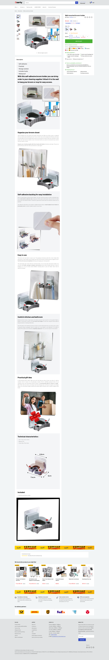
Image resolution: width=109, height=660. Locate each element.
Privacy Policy (17, 624)
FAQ (32, 631)
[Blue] (67, 29)
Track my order (29, 7)
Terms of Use (17, 628)
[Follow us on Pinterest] (89, 647)
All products (34, 628)
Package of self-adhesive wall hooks (20, 580)
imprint (16, 635)
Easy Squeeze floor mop (86, 579)
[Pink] (71, 29)
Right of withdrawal (19, 637)
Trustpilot (34, 633)
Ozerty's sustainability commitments (74, 62)
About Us (44, 7)
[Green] (75, 29)
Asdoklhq (71, 17)
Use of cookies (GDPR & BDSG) (21, 626)
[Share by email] (91, 17)
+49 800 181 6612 (37, 7)
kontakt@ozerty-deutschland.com (59, 636)
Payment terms (18, 633)
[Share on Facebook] (85, 17)
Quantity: (67, 36)
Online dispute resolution (37, 635)
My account (82, 3)
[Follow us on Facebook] (87, 647)
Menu (16, 7)
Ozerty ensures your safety (37, 637)
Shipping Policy (18, 629)
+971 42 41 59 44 (89, 651)
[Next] (94, 575)
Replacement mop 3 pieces (74, 579)
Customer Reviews (52, 7)
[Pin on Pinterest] (87, 17)
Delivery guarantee (70, 52)
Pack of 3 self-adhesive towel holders (47, 580)
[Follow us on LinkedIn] (93, 647)
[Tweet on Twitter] (89, 17)
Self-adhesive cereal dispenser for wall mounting (34, 580)
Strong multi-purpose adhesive (60, 580)
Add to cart (79, 41)
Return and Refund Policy (20, 631)
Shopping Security (70, 69)
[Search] (76, 2)
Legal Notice (34, 629)
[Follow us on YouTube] (91, 647)
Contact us (22, 7)
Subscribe (82, 639)
